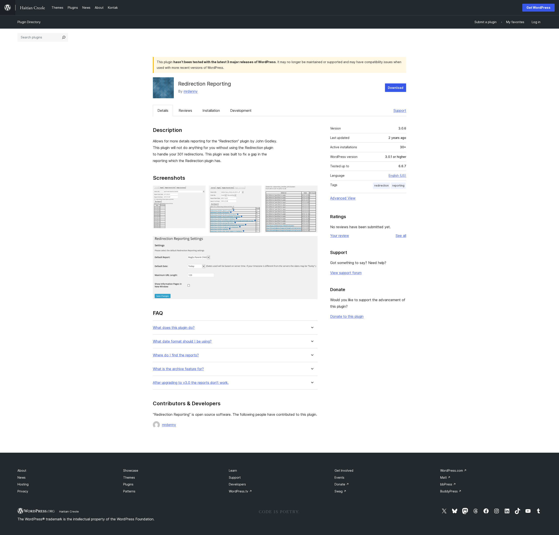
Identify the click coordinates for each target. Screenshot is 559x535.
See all (401, 235)
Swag (340, 491)
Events (339, 477)
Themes (129, 477)
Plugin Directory (29, 22)
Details (162, 110)
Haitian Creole (69, 511)
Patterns (129, 491)
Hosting (23, 484)
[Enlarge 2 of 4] (255, 191)
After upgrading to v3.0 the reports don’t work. (191, 383)
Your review (339, 235)
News (21, 477)
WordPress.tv (240, 491)
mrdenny (191, 91)
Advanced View (342, 198)
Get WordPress (538, 7)
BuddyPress (450, 491)
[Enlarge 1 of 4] (199, 191)
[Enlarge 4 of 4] (311, 242)
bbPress (448, 484)
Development (241, 110)
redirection (381, 185)
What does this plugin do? (174, 328)
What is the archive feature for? (178, 369)
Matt (445, 477)
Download (395, 88)
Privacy (22, 491)
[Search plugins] (63, 37)
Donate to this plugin (347, 316)
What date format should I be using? (182, 341)
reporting (398, 185)
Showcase (130, 470)
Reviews (185, 110)
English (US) (397, 175)
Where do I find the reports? (176, 355)
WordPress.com (453, 470)
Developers (237, 484)
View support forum (346, 273)
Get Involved (344, 470)
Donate (342, 484)
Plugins (128, 484)
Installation (211, 110)
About (21, 470)
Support (399, 110)
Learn (233, 470)
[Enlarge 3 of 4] (311, 191)
